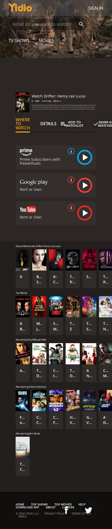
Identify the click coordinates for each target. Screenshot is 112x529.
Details (48, 123)
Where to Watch (23, 124)
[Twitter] (88, 510)
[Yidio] (20, 8)
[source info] (70, 151)
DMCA (22, 516)
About (50, 507)
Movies (46, 40)
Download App (27, 507)
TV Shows (19, 40)
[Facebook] (66, 510)
